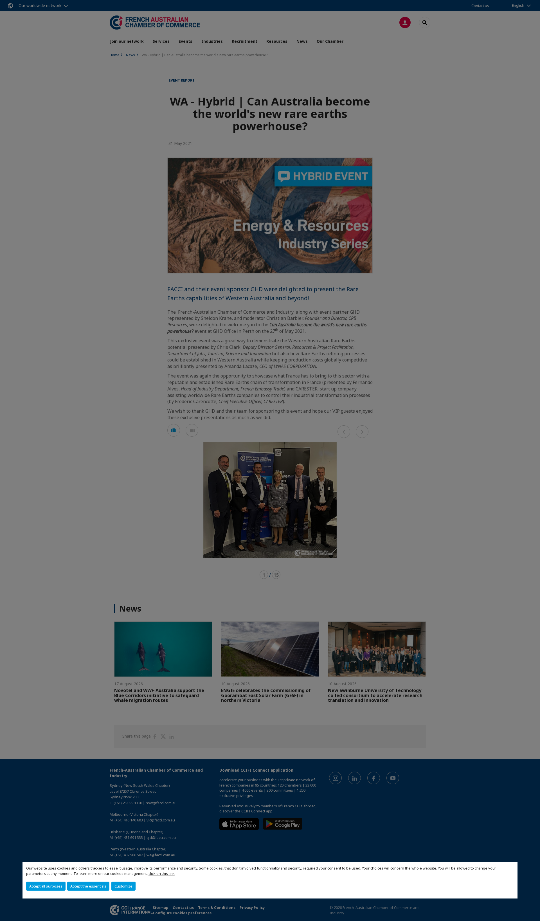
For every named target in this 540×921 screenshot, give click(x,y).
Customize (123, 886)
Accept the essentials (88, 886)
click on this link (161, 873)
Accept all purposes (45, 886)
